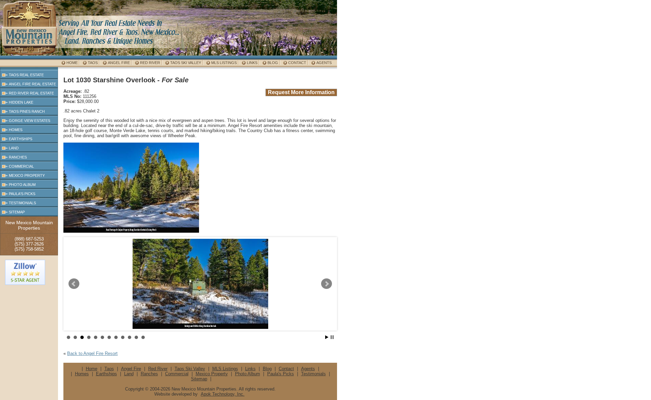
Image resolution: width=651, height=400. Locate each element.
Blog (273, 63)
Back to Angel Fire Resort (92, 353)
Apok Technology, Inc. (222, 394)
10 (129, 337)
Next (326, 283)
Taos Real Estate (26, 75)
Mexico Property (27, 175)
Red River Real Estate (31, 93)
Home (72, 63)
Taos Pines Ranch (27, 111)
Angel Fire (119, 63)
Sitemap (17, 212)
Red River (150, 63)
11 (136, 337)
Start (327, 337)
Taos (93, 63)
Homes (15, 130)
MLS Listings (224, 63)
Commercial (21, 166)
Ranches (18, 157)
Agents (324, 63)
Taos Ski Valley (185, 63)
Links (252, 63)
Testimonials (22, 203)
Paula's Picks (22, 194)
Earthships (20, 139)
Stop (332, 337)
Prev (73, 283)
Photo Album (22, 185)
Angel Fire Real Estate (32, 84)
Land (14, 148)
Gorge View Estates (29, 121)
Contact (297, 63)
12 (143, 337)
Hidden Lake (21, 102)
